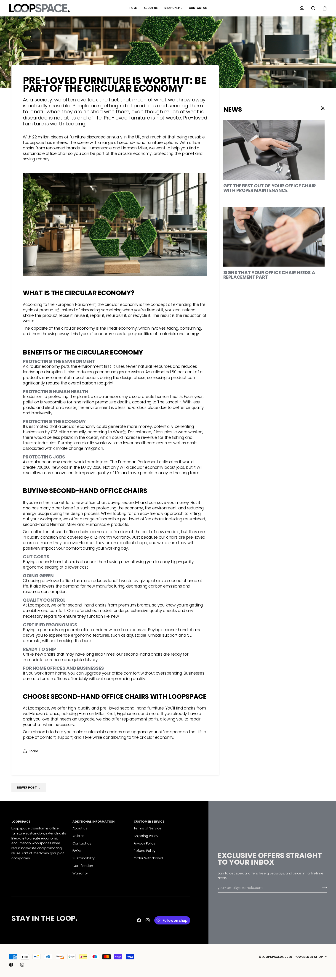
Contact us (81, 843)
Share (33, 751)
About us (79, 828)
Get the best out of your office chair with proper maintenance (269, 188)
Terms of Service (148, 828)
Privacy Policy (144, 843)
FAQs (76, 850)
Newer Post (28, 787)
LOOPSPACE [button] (20, 821)
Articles (78, 836)
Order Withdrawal (148, 858)
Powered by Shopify (310, 957)
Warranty (80, 873)
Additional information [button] (93, 821)
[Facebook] (139, 920)
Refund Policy (144, 850)
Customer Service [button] (149, 821)
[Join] (323, 887)
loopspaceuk (273, 957)
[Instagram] (148, 920)
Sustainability (83, 858)
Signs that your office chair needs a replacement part (269, 274)
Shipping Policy (146, 836)
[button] (173, 8)
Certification (82, 865)
